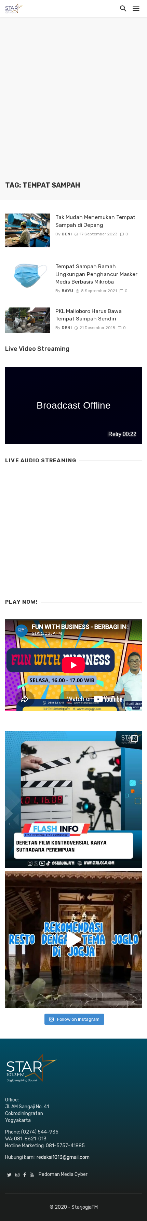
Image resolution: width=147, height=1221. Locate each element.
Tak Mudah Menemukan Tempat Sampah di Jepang (95, 221)
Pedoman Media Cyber (63, 1174)
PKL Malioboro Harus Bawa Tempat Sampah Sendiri (88, 315)
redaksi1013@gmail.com (63, 1157)
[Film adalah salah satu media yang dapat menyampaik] (73, 799)
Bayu (67, 290)
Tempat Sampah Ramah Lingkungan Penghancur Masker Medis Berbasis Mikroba (96, 274)
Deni (67, 234)
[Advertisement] (73, 104)
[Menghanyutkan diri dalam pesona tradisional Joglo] (73, 939)
